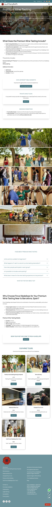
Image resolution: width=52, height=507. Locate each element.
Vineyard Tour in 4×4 (38, 407)
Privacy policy (6, 496)
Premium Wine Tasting (8, 478)
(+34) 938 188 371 (31, 490)
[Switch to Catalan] (49, 1)
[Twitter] (6, 501)
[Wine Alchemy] (38, 363)
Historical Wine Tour (13, 407)
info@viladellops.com (32, 494)
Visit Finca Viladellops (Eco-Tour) (13, 439)
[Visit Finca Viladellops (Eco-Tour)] (13, 428)
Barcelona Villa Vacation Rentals (34, 467)
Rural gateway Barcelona (32, 469)
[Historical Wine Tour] (13, 396)
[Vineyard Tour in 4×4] (38, 396)
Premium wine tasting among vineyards (14, 374)
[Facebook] (3, 501)
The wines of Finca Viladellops (34, 472)
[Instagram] (9, 501)
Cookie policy (6, 489)
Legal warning (6, 491)
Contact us (39, 1)
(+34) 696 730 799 (31, 492)
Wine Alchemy (38, 374)
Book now (26, 101)
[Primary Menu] (48, 4)
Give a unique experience (26, 86)
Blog (35, 1)
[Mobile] (49, 493)
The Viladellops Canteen (32, 478)
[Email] (49, 497)
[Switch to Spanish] (47, 1)
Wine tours (5, 467)
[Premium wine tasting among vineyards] (13, 363)
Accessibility (6, 494)
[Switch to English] (44, 1)
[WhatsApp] (49, 490)
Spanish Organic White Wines (34, 475)
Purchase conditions (7, 487)
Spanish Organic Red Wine (33, 473)
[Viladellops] (9, 4)
